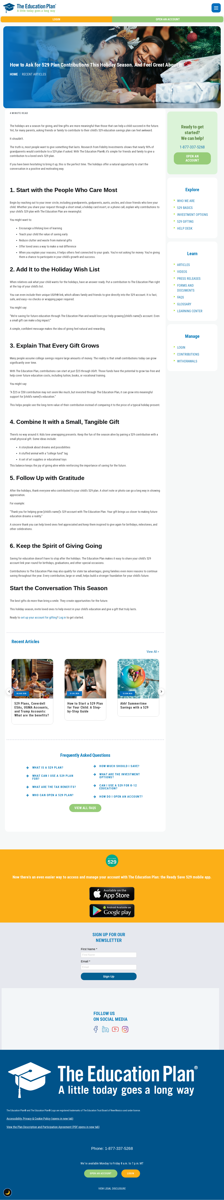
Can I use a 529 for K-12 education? (118, 787)
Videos (182, 272)
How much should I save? (119, 766)
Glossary (184, 304)
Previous (9, 691)
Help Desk (184, 228)
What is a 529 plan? (47, 767)
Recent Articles (34, 74)
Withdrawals (187, 361)
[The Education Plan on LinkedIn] (105, 1029)
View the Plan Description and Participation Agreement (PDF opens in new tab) (53, 1127)
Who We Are (186, 201)
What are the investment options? (119, 776)
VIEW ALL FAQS (85, 808)
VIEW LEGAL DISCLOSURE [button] (112, 1188)
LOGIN (56, 19)
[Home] (75, 7)
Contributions (188, 354)
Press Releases (189, 279)
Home (14, 74)
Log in (62, 617)
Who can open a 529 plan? (53, 795)
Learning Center (189, 311)
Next (161, 691)
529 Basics (185, 208)
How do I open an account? (121, 796)
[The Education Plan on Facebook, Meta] (95, 1029)
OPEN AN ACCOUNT (168, 19)
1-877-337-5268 (192, 147)
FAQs (180, 297)
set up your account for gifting (39, 617)
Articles (183, 265)
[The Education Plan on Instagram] (125, 1029)
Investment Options (192, 215)
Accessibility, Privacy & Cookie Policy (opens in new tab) (40, 1118)
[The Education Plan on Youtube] (115, 1029)
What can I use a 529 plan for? (52, 777)
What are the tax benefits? (54, 787)
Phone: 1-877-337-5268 (112, 1148)
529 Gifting (185, 222)
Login (181, 347)
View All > (153, 652)
